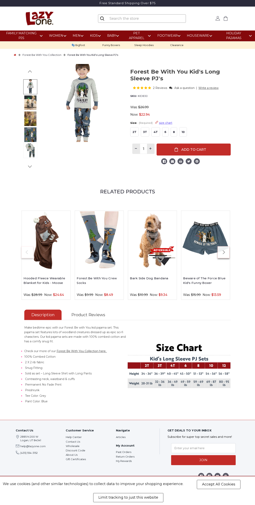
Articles (121, 437)
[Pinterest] (197, 162)
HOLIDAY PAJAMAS (233, 35)
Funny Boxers (111, 45)
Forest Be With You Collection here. (82, 351)
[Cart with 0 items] (225, 18)
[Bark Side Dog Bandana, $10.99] (152, 240)
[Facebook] (164, 162)
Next (30, 166)
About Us (71, 454)
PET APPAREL (136, 35)
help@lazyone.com (33, 446)
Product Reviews (88, 314)
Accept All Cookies (218, 484)
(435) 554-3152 (29, 452)
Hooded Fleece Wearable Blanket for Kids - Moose (44, 280)
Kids (94, 35)
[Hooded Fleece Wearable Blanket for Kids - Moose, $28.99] (46, 240)
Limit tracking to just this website (128, 497)
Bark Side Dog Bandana (149, 278)
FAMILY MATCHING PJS (21, 35)
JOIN (203, 460)
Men (76, 35)
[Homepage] (15, 54)
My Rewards (124, 461)
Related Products (127, 192)
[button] (142, 88)
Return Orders (125, 456)
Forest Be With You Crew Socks (97, 280)
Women (56, 35)
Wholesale (72, 446)
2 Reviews (160, 88)
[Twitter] (189, 162)
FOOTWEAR (167, 35)
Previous (30, 72)
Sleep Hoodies (144, 45)
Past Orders (123, 452)
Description (43, 314)
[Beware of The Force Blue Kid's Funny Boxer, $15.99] (205, 240)
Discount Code (75, 450)
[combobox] (141, 19)
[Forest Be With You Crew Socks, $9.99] (99, 240)
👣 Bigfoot (78, 45)
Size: (151, 123)
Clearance (176, 45)
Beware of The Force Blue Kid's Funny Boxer (204, 280)
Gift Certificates (76, 459)
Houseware (198, 35)
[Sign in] (218, 18)
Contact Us (73, 441)
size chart (165, 123)
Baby (111, 35)
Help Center (74, 437)
